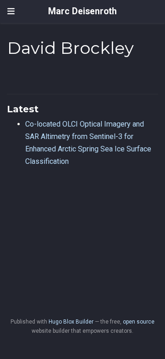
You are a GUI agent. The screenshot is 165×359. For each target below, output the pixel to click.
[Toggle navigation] (11, 11)
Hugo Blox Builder (71, 321)
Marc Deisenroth (82, 11)
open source (138, 321)
